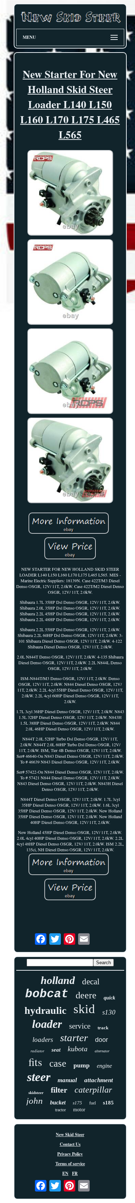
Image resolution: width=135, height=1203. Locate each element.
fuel (92, 1103)
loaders (42, 1039)
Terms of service (70, 1164)
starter (74, 1037)
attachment (98, 1080)
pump (81, 1065)
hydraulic (45, 1010)
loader (47, 1023)
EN (65, 1173)
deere (86, 995)
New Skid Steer (70, 1134)
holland (58, 980)
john (34, 1101)
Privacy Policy (70, 1154)
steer (38, 1077)
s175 (77, 1103)
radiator (37, 1051)
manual (67, 1080)
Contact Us (70, 1144)
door (101, 1039)
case (57, 1063)
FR (75, 1173)
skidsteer (36, 1092)
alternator (102, 1051)
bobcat (46, 994)
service (79, 1026)
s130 (109, 1012)
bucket (58, 1102)
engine (104, 1066)
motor (79, 1109)
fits (35, 1061)
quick (109, 998)
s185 (108, 1103)
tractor (60, 1109)
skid (84, 1009)
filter (59, 1089)
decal (90, 981)
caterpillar (93, 1089)
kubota (77, 1049)
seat (55, 1050)
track (103, 1027)
